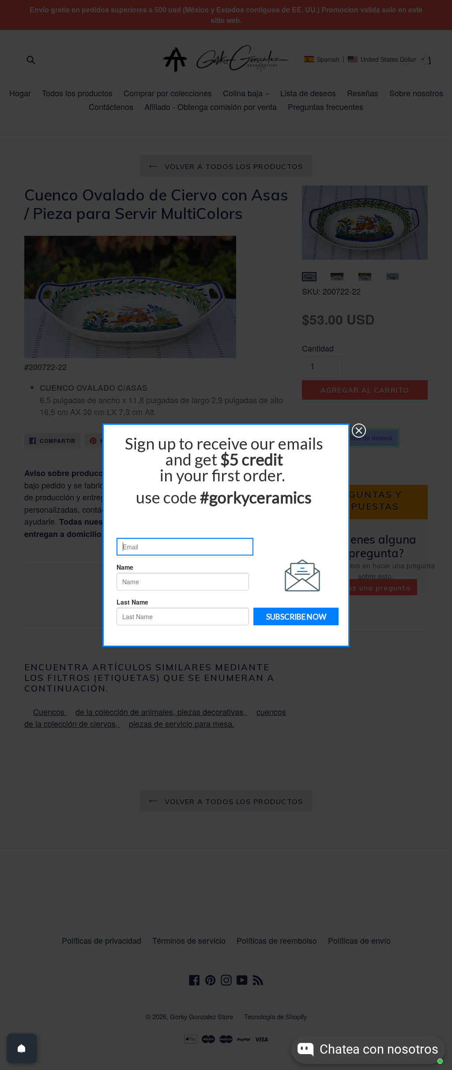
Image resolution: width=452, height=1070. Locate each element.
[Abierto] (22, 1048)
